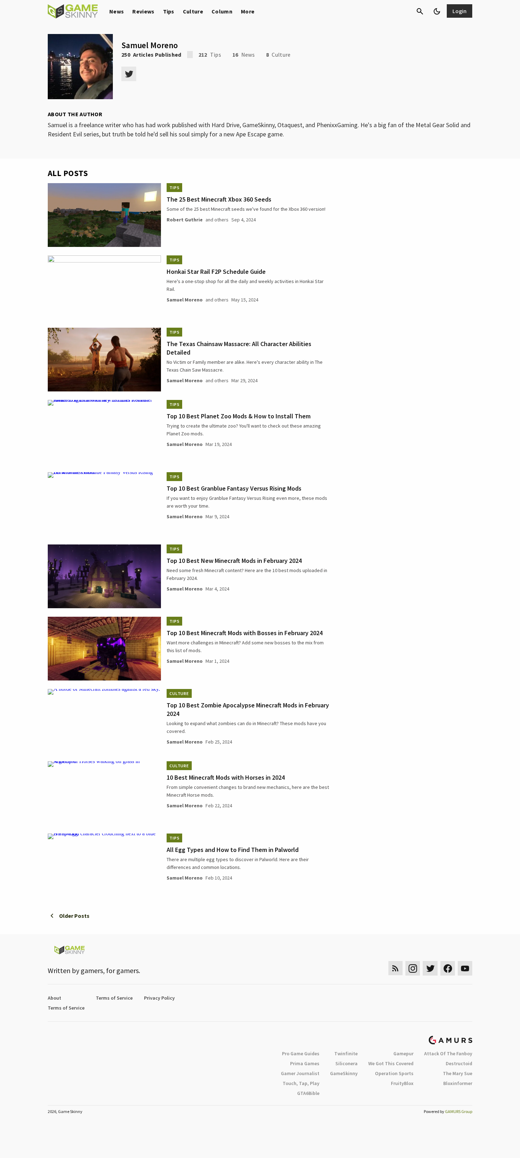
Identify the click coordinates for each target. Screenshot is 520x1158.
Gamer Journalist (300, 1073)
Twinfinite (346, 1053)
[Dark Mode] (437, 11)
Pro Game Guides (300, 1053)
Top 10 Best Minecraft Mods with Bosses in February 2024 (245, 633)
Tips (168, 11)
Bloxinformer (457, 1083)
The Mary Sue (457, 1073)
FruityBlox (402, 1083)
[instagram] (412, 968)
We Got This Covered (391, 1063)
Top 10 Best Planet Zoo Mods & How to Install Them (239, 416)
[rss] (395, 968)
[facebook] (447, 968)
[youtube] (465, 968)
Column (222, 11)
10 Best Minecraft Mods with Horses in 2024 (226, 777)
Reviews (143, 11)
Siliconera (346, 1063)
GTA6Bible (308, 1093)
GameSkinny (344, 1073)
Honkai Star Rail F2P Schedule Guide (216, 271)
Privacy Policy (159, 998)
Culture (193, 11)
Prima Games (304, 1063)
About (54, 998)
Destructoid (459, 1063)
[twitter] (128, 74)
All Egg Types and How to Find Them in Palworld (233, 850)
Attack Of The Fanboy (448, 1053)
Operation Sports (394, 1073)
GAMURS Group (458, 1111)
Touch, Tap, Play (301, 1083)
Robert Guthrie (185, 219)
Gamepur (403, 1053)
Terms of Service (114, 998)
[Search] (420, 11)
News (116, 11)
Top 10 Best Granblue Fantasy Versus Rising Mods (234, 488)
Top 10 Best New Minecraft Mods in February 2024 (234, 561)
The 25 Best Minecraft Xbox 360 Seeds (219, 199)
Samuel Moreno (185, 299)
